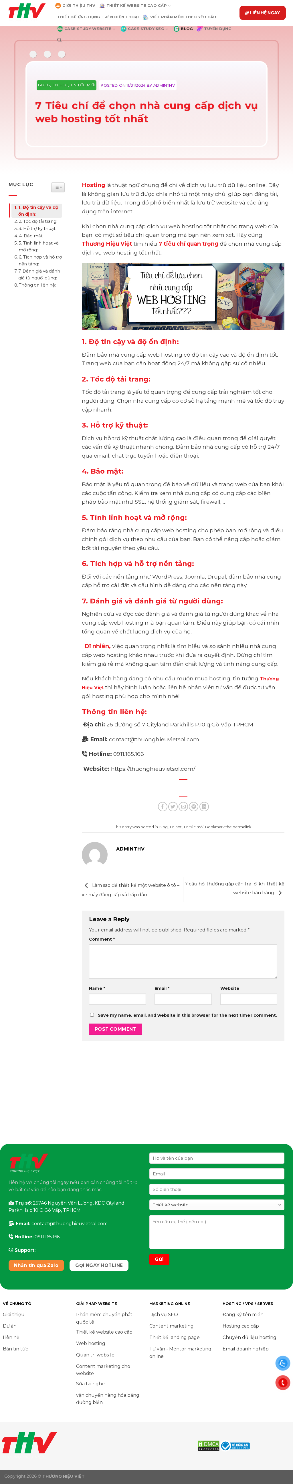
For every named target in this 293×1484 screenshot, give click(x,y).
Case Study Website (88, 29)
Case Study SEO (146, 29)
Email (162, 988)
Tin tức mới (82, 85)
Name (97, 988)
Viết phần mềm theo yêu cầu (183, 17)
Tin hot (60, 85)
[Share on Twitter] (173, 806)
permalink (242, 827)
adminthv (164, 85)
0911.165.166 (128, 753)
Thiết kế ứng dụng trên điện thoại (98, 17)
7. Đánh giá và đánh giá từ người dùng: (39, 274)
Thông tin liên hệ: (38, 285)
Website (229, 988)
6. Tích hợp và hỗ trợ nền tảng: (40, 260)
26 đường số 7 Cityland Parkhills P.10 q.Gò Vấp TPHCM (179, 724)
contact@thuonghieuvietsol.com (154, 739)
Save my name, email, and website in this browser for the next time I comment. (187, 1015)
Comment (102, 939)
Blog (44, 85)
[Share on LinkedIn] (204, 806)
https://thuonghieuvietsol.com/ (153, 768)
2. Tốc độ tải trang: (38, 221)
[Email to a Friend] (183, 806)
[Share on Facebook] (162, 806)
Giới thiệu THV (78, 5)
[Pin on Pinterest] (193, 806)
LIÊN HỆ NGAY (265, 12)
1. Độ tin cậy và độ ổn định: (38, 210)
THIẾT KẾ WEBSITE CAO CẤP (136, 5)
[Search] (59, 40)
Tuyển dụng (217, 29)
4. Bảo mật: (31, 236)
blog (187, 29)
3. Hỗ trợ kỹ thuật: (37, 228)
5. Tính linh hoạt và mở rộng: (39, 246)
